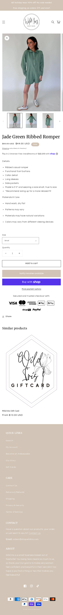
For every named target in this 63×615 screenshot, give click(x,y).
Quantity (6, 248)
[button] (3, 22)
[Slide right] (60, 121)
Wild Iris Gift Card (10, 411)
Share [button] (9, 316)
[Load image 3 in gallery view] (48, 120)
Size (4, 235)
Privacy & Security (15, 505)
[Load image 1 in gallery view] (14, 120)
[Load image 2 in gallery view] (31, 120)
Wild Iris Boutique (34, 609)
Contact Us (11, 486)
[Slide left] (3, 121)
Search (9, 441)
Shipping (5, 148)
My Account (12, 447)
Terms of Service (14, 512)
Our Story (11, 461)
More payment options (31, 289)
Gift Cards (11, 467)
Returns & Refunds (15, 492)
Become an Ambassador (18, 454)
